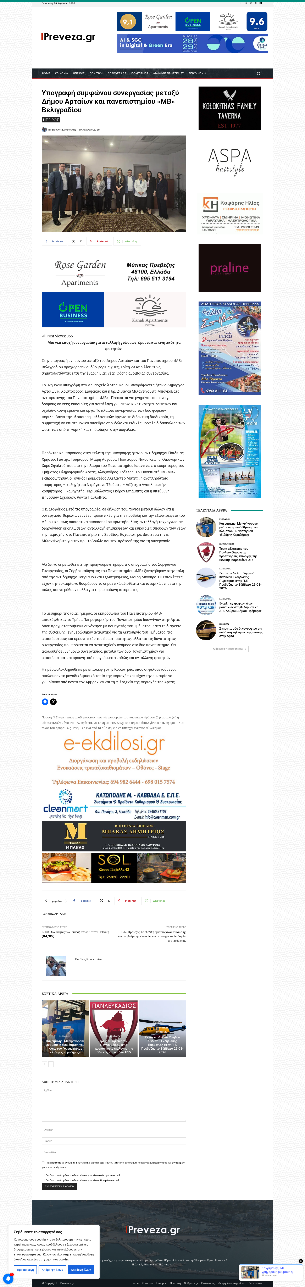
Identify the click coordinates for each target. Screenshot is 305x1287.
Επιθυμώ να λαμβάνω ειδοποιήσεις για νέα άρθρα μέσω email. (83, 1180)
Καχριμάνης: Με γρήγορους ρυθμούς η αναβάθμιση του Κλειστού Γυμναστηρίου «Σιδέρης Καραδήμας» (65, 1046)
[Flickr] (245, 3)
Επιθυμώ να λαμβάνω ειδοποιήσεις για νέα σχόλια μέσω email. (83, 1175)
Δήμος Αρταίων (54, 913)
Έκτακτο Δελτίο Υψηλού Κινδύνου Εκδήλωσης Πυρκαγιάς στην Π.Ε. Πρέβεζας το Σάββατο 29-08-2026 (162, 1044)
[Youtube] (260, 3)
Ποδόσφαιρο (113, 1036)
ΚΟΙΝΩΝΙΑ (162, 1032)
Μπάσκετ (65, 1036)
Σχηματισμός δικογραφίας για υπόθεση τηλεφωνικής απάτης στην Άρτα (241, 632)
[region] (54, 1252)
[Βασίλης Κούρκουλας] (45, 129)
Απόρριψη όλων (52, 1269)
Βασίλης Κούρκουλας (64, 129)
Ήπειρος (51, 119)
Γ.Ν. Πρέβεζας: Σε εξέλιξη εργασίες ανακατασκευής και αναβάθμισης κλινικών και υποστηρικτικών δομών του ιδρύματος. (152, 936)
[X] (255, 3)
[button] (258, 73)
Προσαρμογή (25, 1269)
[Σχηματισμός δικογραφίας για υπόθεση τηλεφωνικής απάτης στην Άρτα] (206, 630)
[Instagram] (250, 3)
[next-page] (51, 1064)
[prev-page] (44, 1064)
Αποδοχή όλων (81, 1269)
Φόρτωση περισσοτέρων (228, 649)
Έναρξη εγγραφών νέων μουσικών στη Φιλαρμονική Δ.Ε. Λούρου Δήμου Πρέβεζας (240, 607)
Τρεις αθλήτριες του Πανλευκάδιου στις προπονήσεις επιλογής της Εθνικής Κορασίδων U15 (114, 1046)
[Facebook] (240, 3)
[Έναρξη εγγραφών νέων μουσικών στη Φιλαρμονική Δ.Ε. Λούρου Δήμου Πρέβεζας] (206, 605)
